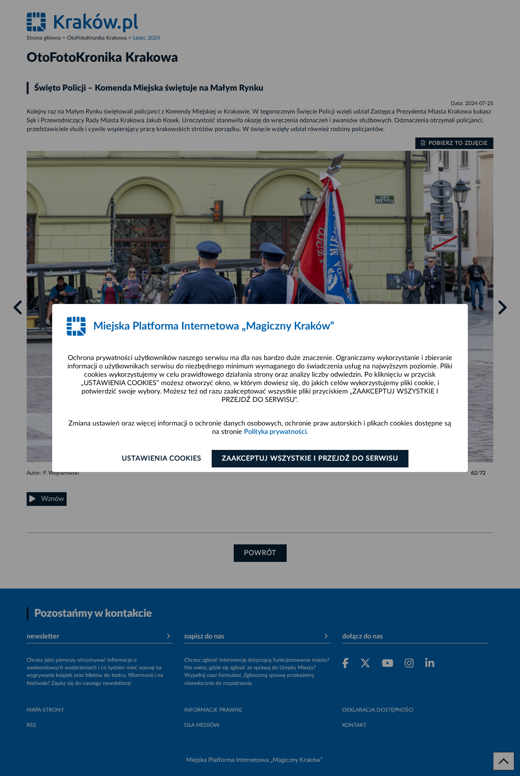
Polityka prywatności (275, 432)
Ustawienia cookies (161, 458)
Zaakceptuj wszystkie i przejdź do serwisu (310, 458)
